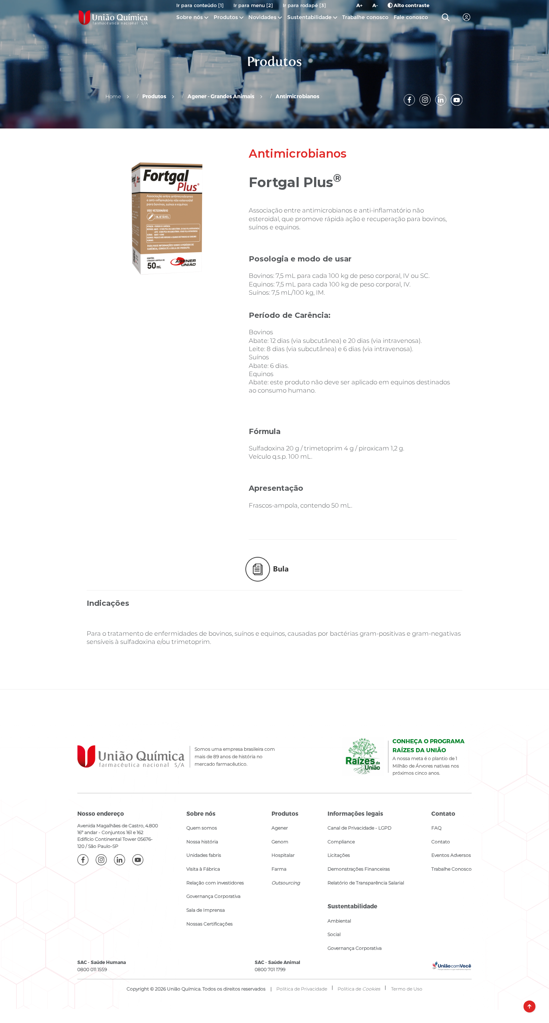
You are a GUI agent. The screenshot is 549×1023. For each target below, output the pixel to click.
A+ (359, 5)
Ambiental (339, 921)
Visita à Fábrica (203, 869)
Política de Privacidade (301, 989)
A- (375, 5)
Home (113, 96)
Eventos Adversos (451, 855)
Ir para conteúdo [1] (200, 5)
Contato (440, 841)
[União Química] (113, 17)
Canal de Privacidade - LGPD (359, 828)
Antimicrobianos (297, 96)
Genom (280, 841)
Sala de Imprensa (205, 910)
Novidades (263, 17)
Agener (280, 828)
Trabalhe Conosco (451, 869)
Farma (279, 869)
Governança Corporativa (213, 896)
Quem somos (201, 828)
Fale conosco (411, 17)
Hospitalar (283, 855)
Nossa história (202, 841)
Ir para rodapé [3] (304, 5)
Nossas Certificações (209, 924)
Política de (359, 989)
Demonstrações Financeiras (359, 869)
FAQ (436, 828)
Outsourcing (286, 883)
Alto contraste (411, 5)
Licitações (339, 855)
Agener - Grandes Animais (220, 96)
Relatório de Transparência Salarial (366, 883)
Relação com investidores (215, 883)
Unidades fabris (203, 855)
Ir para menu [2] (253, 5)
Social (334, 934)
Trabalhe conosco (365, 17)
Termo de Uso (406, 989)
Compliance (341, 841)
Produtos (226, 17)
